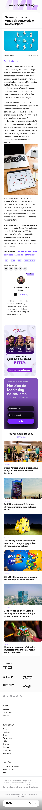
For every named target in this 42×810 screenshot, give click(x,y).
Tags (4, 772)
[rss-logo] (17, 696)
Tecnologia (7, 753)
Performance (7, 738)
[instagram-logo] (4, 696)
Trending (6, 729)
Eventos (6, 744)
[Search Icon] (30, 803)
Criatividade (7, 750)
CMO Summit (7, 713)
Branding (6, 735)
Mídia (5, 741)
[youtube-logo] (14, 696)
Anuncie (6, 716)
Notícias (6, 710)
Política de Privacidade (11, 766)
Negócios (6, 732)
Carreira (6, 747)
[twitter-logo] (7, 696)
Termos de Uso (8, 769)
